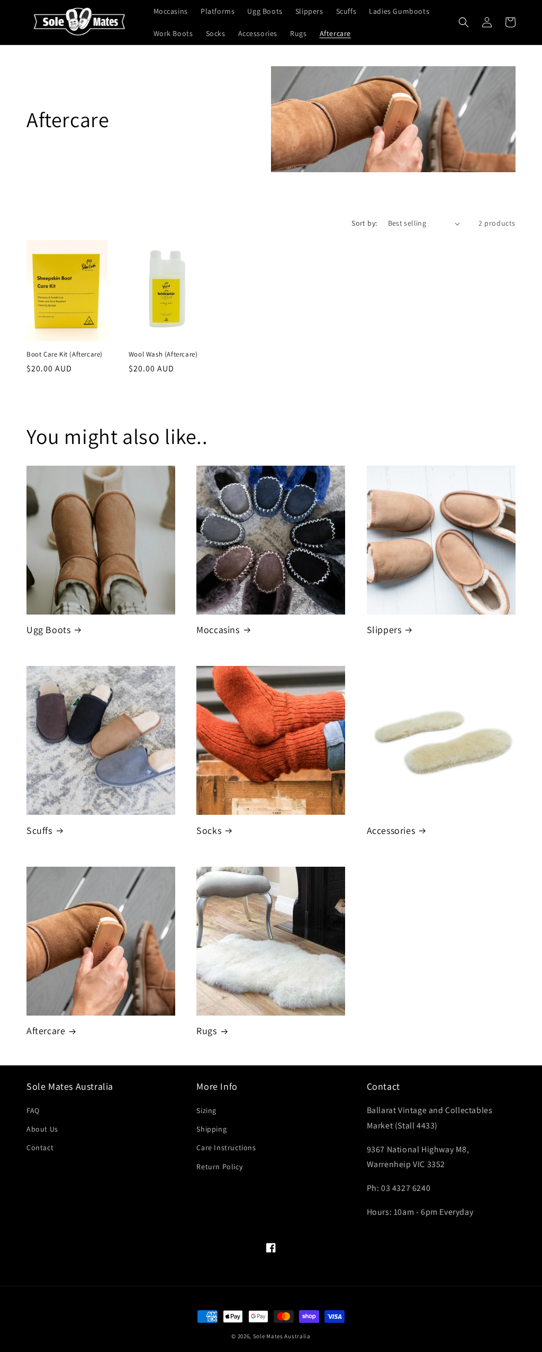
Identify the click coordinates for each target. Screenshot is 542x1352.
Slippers (384, 630)
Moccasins (217, 630)
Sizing (206, 1110)
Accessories (391, 830)
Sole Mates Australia (282, 1336)
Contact (39, 1147)
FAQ (33, 1110)
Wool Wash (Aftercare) (163, 354)
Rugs (206, 1031)
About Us (42, 1129)
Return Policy (219, 1166)
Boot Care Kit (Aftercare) (64, 354)
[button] (463, 22)
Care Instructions (226, 1147)
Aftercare (45, 1031)
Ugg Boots (48, 630)
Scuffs (39, 830)
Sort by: (364, 223)
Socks (208, 830)
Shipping (211, 1129)
